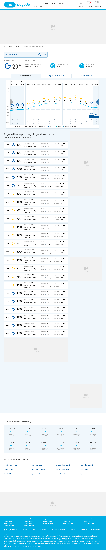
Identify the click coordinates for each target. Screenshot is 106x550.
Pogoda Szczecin (68, 523)
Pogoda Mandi (84, 469)
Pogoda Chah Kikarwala (86, 465)
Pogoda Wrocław (9, 525)
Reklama (24, 529)
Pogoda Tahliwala (85, 474)
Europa (45, 3)
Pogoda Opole (8, 523)
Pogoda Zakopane (29, 525)
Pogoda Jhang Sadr (60, 474)
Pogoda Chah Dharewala (62, 469)
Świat (53, 3)
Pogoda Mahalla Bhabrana (38, 469)
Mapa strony (83, 529)
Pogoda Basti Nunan (37, 474)
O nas (33, 529)
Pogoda (23, 5)
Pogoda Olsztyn (87, 521)
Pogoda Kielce (8, 521)
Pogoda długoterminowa (56, 76)
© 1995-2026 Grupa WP (11, 529)
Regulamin (72, 529)
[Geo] (45, 55)
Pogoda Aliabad (8, 469)
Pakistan (18, 46)
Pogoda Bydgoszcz (29, 519)
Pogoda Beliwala (9, 474)
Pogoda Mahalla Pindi (10, 465)
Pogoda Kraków (28, 521)
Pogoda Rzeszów (48, 523)
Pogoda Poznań (28, 523)
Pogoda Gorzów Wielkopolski (71, 519)
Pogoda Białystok (9, 519)
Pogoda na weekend (86, 76)
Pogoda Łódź (67, 521)
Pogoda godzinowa (26, 76)
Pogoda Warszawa (88, 523)
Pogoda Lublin (47, 521)
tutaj (43, 546)
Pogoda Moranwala (36, 465)
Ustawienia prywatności (58, 529)
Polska (36, 3)
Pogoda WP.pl (8, 46)
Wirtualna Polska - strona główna (10, 5)
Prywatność (42, 529)
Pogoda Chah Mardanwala (62, 465)
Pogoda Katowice (88, 519)
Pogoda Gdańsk (48, 519)
